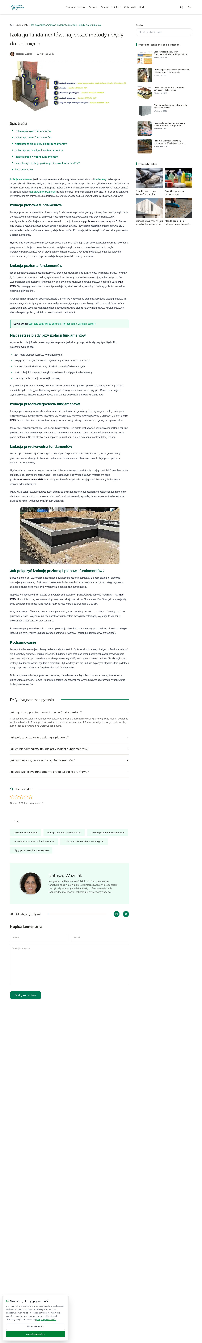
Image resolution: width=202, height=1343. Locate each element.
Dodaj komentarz (25, 995)
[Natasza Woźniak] (12, 54)
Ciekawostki (130, 7)
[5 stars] (30, 797)
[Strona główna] (11, 25)
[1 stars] (12, 797)
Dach (141, 7)
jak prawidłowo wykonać (42, 192)
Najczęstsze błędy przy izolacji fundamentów (41, 143)
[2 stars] (17, 797)
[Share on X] (126, 914)
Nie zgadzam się (35, 1326)
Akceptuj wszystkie (35, 1334)
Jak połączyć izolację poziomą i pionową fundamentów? (47, 163)
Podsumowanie (24, 169)
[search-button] (181, 7)
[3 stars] (21, 797)
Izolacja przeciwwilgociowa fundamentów (39, 150)
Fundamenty (21, 24)
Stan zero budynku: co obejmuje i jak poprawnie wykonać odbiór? (62, 324)
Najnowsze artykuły (75, 7)
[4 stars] (26, 797)
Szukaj (139, 24)
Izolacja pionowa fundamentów (33, 131)
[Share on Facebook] (116, 914)
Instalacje (116, 7)
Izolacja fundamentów (21, 179)
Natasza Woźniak (24, 53)
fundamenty (100, 179)
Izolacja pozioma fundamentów (33, 137)
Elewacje (93, 7)
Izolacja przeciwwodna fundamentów (36, 156)
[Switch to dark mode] (189, 7)
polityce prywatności (46, 1319)
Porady (104, 7)
